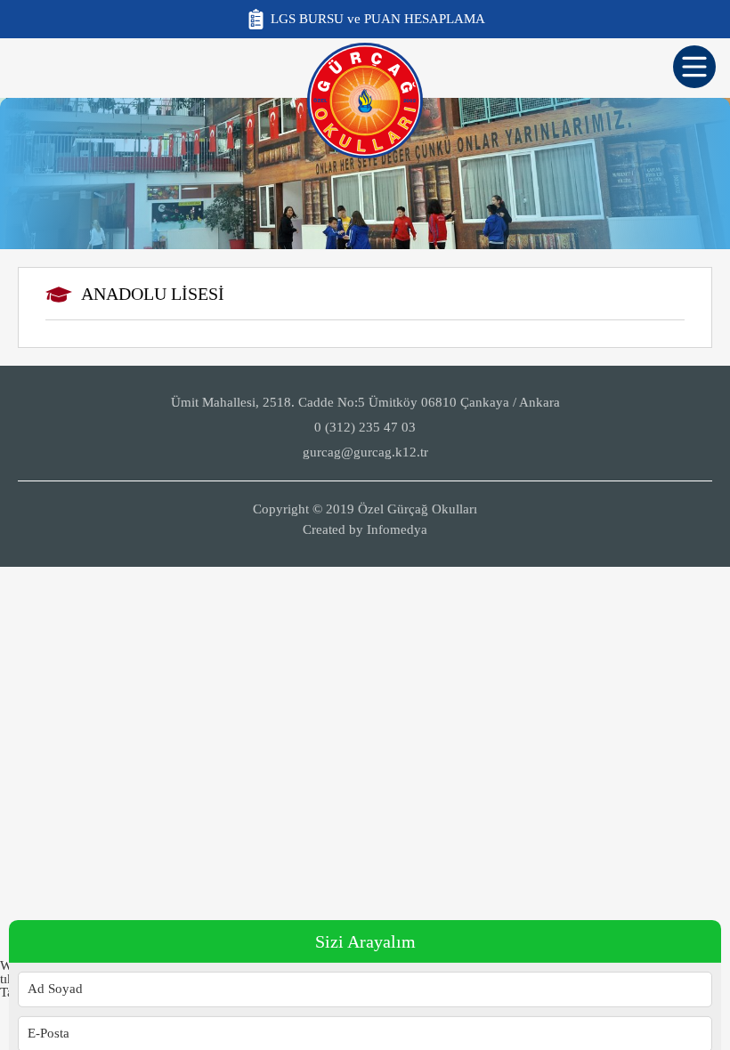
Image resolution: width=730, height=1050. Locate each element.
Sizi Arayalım (365, 941)
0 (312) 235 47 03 (365, 427)
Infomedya (397, 529)
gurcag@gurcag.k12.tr (365, 452)
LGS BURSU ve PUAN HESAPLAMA (378, 19)
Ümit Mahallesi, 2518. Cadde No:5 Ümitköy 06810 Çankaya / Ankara (365, 402)
